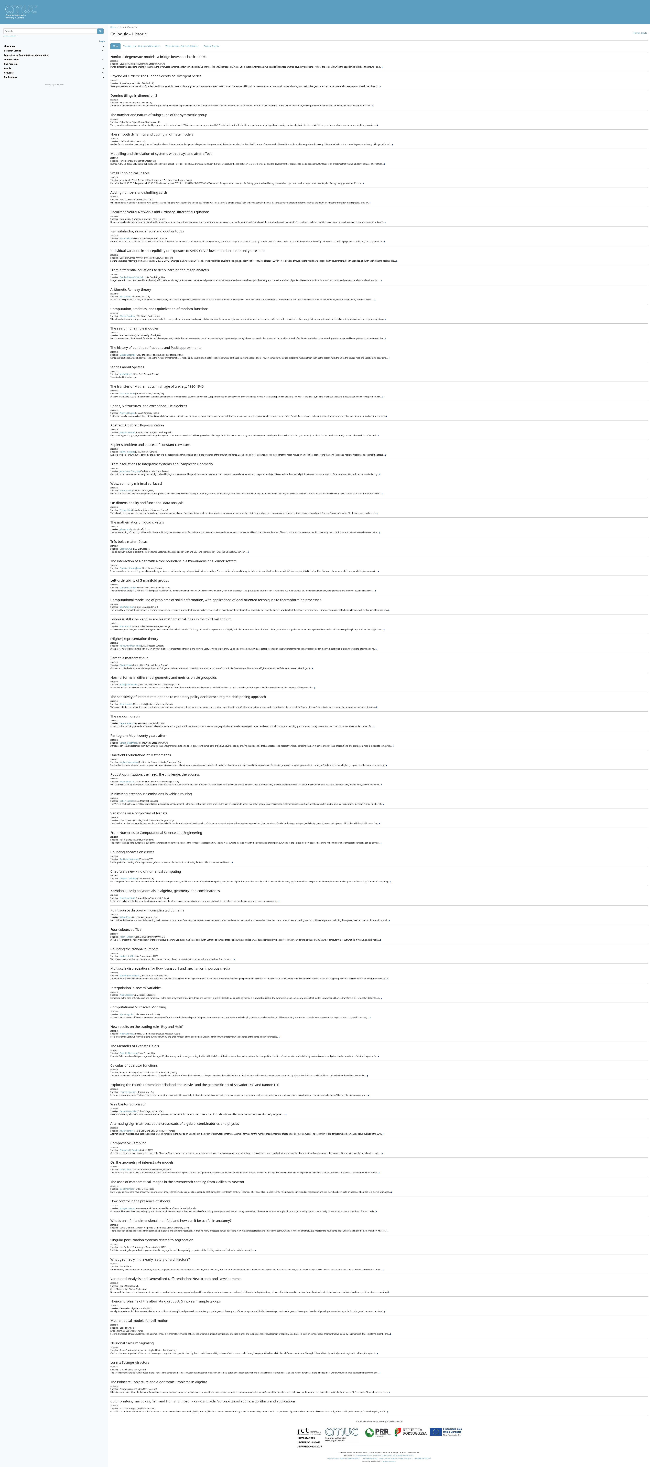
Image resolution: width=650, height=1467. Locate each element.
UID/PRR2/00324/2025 (423, 1458)
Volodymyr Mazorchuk (130, 645)
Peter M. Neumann (128, 1053)
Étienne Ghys (126, 548)
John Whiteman (127, 607)
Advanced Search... (10, 36)
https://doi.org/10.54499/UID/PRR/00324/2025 (343, 1458)
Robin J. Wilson (126, 936)
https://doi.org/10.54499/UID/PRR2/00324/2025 (396, 1458)
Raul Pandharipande (129, 859)
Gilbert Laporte (127, 800)
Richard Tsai (125, 917)
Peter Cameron (127, 723)
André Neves (126, 490)
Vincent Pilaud (126, 238)
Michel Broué (126, 374)
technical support (389, 1461)
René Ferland (126, 704)
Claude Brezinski (127, 354)
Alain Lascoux (126, 994)
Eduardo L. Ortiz (127, 393)
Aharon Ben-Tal (127, 781)
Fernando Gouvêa (128, 1111)
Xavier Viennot (126, 1130)
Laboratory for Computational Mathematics (26, 55)
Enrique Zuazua (127, 1208)
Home (113, 27)
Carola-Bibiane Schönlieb (131, 277)
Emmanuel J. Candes (129, 1150)
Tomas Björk (125, 1169)
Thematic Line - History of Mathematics (141, 46)
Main (115, 46)
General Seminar (212, 46)
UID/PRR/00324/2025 (370, 1458)
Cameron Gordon (128, 587)
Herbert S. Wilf (126, 956)
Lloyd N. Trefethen (128, 878)
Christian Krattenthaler (130, 568)
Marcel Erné (125, 626)
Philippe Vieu (126, 510)
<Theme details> (640, 33)
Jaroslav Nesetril (127, 432)
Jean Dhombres (127, 1188)
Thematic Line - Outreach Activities (182, 46)
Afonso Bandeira (127, 316)
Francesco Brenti (128, 898)
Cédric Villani (126, 665)
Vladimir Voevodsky (129, 762)
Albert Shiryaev (127, 1033)
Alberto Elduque (127, 413)
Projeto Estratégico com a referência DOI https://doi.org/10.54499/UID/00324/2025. (385, 1455)
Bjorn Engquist (126, 1014)
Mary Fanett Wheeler (129, 975)
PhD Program (11, 64)
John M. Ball (125, 529)
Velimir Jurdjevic (127, 451)
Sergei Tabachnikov (129, 742)
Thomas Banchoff (128, 1092)
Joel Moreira (125, 296)
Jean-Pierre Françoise (130, 471)
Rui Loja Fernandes (128, 684)
